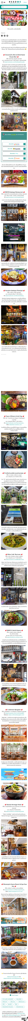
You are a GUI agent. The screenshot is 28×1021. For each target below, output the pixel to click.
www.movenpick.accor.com (15, 891)
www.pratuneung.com (13, 977)
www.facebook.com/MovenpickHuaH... (15, 890)
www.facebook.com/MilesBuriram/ (15, 559)
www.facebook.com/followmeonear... (13, 978)
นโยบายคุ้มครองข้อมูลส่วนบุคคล (13, 1015)
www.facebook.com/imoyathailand (15, 197)
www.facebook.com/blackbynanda (15, 811)
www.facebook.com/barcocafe (15, 637)
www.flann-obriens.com (15, 425)
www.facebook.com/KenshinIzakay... (15, 296)
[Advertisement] (14, 373)
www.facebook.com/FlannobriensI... (15, 423)
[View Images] (5, 984)
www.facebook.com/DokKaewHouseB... (15, 62)
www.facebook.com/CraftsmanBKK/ (15, 713)
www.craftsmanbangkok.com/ (16, 715)
